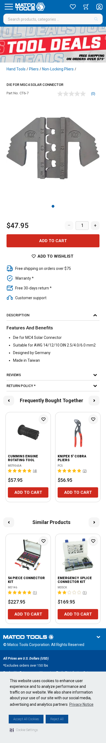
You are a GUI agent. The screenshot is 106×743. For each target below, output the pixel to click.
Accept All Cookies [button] (26, 719)
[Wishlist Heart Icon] (43, 419)
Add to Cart (53, 240)
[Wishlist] (73, 7)
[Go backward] (8, 400)
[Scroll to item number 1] (53, 206)
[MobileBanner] (53, 45)
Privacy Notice (81, 704)
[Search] (96, 19)
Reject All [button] (57, 719)
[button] (24, 730)
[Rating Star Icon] (10, 471)
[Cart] (86, 7)
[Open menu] (8, 6)
